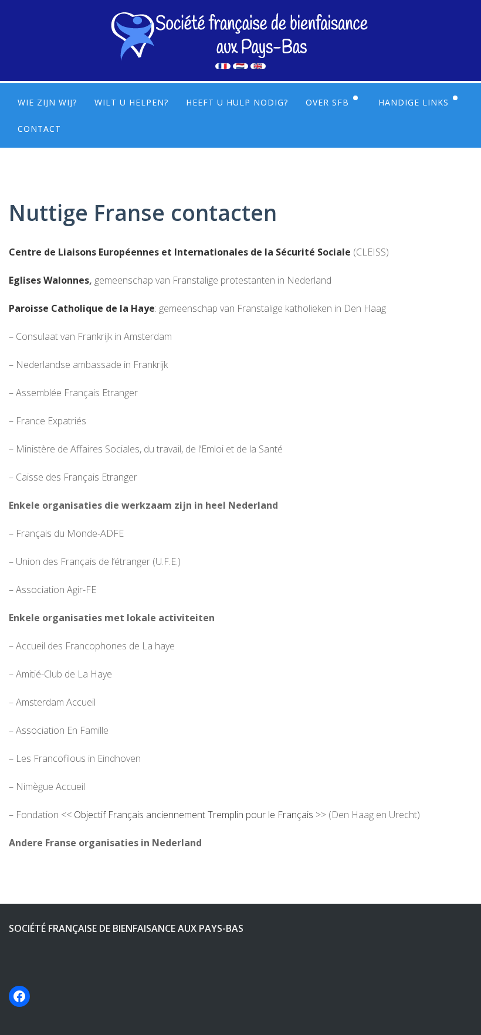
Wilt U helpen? (131, 102)
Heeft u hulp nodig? (237, 102)
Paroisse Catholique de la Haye (82, 308)
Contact (39, 128)
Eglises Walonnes (49, 280)
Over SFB (327, 102)
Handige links (413, 102)
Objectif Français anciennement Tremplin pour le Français (193, 814)
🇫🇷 (223, 66)
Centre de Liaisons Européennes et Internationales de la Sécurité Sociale (180, 252)
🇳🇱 (240, 66)
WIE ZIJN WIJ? (47, 102)
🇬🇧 (258, 66)
